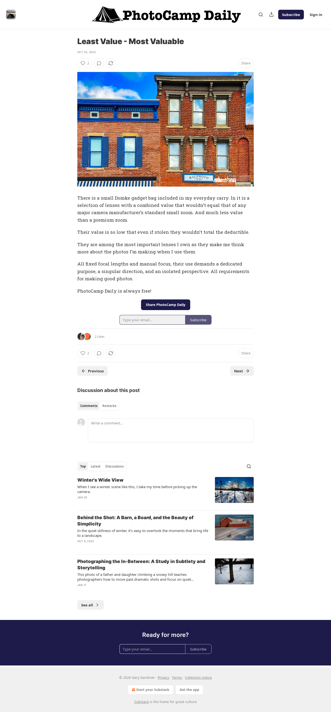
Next (238, 370)
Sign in (316, 14)
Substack (141, 701)
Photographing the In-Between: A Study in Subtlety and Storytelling (141, 565)
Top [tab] (83, 466)
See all (87, 604)
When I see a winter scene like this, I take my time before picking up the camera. (137, 489)
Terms (177, 677)
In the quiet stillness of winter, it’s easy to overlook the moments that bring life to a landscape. (142, 533)
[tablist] (98, 406)
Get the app (189, 689)
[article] (165, 492)
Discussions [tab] (114, 466)
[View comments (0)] (99, 63)
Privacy (163, 677)
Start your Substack (152, 689)
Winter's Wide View (100, 480)
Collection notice (198, 677)
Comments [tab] (88, 406)
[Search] (261, 14)
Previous (96, 370)
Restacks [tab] (109, 406)
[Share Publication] (271, 14)
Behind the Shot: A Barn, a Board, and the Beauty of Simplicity (135, 521)
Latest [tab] (96, 466)
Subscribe (291, 14)
